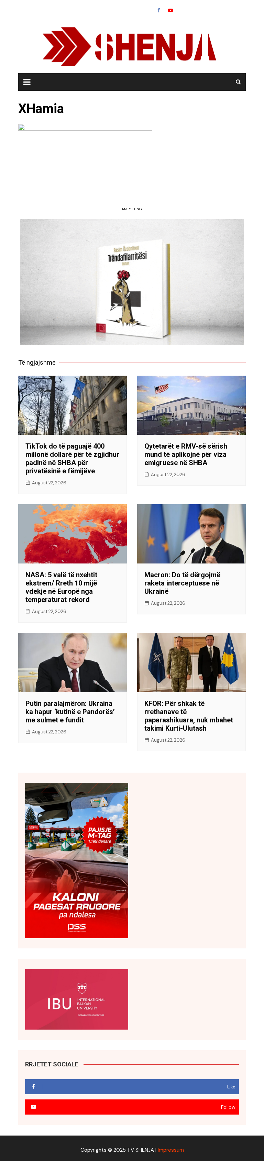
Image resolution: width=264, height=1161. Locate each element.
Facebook (159, 10)
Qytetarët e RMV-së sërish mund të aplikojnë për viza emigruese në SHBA (185, 454)
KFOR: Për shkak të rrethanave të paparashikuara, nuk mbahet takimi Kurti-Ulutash (188, 715)
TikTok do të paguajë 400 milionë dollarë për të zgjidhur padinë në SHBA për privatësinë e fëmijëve (72, 458)
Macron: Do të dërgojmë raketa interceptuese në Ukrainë (182, 583)
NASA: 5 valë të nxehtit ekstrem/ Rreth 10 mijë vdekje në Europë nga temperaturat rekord (61, 587)
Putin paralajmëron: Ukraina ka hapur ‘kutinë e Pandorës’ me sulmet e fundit (70, 711)
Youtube (170, 10)
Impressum (171, 1150)
